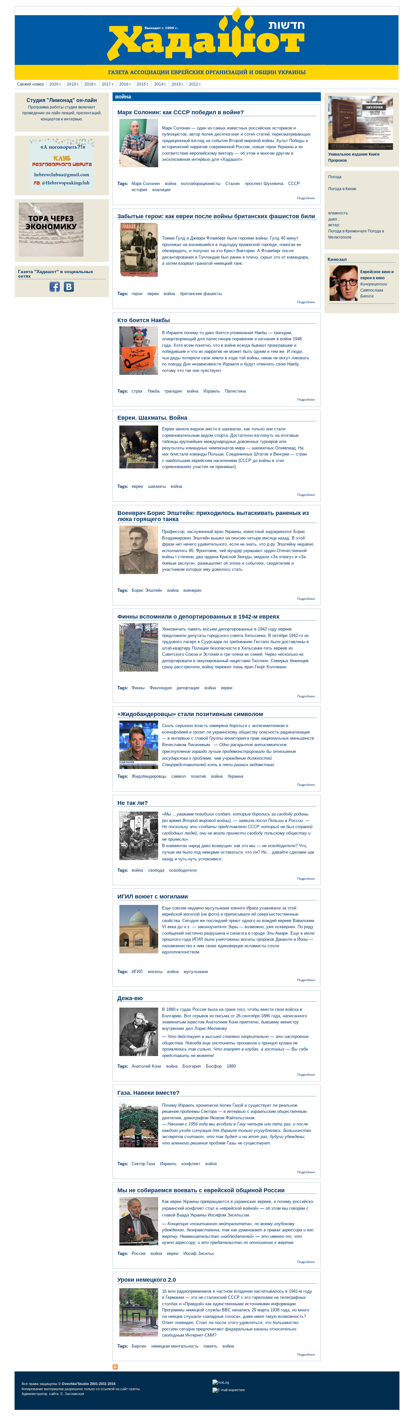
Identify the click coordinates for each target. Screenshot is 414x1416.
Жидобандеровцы (149, 776)
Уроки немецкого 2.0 (146, 1280)
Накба (153, 391)
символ (178, 776)
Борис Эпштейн (147, 590)
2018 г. (90, 84)
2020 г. (55, 84)
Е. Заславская (72, 1394)
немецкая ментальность (175, 1346)
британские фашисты (201, 293)
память (210, 1346)
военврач (192, 590)
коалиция (161, 189)
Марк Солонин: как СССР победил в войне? (180, 112)
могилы (155, 971)
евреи (153, 293)
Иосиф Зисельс (198, 1253)
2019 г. (73, 84)
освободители (183, 870)
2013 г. (178, 84)
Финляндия (161, 687)
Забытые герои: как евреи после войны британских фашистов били (216, 216)
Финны (138, 687)
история (139, 189)
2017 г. (108, 84)
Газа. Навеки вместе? (148, 1093)
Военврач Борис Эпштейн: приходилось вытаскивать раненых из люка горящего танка (213, 516)
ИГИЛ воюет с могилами (152, 896)
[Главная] (207, 78)
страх (137, 391)
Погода (335, 177)
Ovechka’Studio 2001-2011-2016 (88, 1384)
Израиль (211, 391)
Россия (139, 1253)
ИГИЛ (137, 971)
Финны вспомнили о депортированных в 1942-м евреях (198, 616)
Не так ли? (132, 803)
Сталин (232, 183)
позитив (198, 776)
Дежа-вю (130, 998)
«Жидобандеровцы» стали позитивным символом (190, 714)
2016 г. (125, 84)
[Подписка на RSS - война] (115, 1368)
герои (137, 293)
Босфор (214, 1066)
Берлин (139, 1346)
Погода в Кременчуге (347, 231)
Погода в (342, 189)
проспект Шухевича (264, 183)
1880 (231, 1066)
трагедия (173, 391)
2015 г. (143, 84)
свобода (156, 870)
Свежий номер (30, 84)
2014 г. (160, 84)
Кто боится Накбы (143, 320)
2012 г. (195, 84)
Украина (235, 776)
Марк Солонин (146, 183)
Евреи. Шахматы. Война (152, 418)
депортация (188, 687)
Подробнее (306, 198)
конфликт (190, 1163)
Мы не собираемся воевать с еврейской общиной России (201, 1190)
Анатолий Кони (146, 1066)
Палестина (235, 391)
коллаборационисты (200, 183)
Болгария (191, 1066)
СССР (294, 183)
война (170, 183)
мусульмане (196, 971)
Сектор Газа (143, 1163)
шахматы (157, 486)
